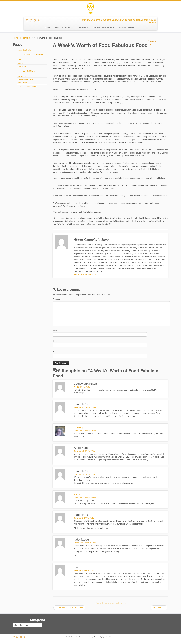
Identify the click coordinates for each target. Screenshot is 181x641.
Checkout (21, 63)
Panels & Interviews (127, 27)
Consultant (81, 27)
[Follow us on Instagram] (32, 20)
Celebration (25, 37)
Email (55, 341)
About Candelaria (62, 27)
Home (47, 27)
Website (56, 351)
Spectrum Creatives (108, 637)
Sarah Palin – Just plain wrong (69, 607)
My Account (22, 76)
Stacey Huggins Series (102, 27)
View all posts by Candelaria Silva (87, 274)
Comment (57, 299)
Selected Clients (29, 71)
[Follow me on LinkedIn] (28, 20)
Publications (22, 82)
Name (55, 330)
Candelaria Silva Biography (33, 54)
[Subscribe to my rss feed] (39, 20)
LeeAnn (79, 427)
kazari (78, 494)
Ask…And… (159, 607)
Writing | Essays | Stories (27, 86)
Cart (19, 59)
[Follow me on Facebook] (36, 20)
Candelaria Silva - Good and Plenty (82, 637)
